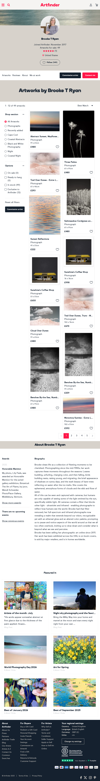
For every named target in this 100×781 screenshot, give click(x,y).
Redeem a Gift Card (28, 730)
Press (4, 733)
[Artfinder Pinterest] (95, 777)
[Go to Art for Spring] (74, 654)
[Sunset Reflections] (44, 223)
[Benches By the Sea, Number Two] (78, 363)
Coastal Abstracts (16, 139)
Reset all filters (12, 202)
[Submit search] (8, 5)
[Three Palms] (78, 143)
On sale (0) (13, 173)
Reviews (16, 75)
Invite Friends (26, 736)
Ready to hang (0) (15, 179)
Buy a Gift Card (26, 727)
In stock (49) (14, 185)
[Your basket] (96, 5)
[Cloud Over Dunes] (44, 324)
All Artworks (13, 121)
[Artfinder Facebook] (81, 777)
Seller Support (47, 739)
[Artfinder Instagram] (90, 777)
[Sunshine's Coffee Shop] (78, 260)
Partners (5, 736)
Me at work (35, 75)
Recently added (15, 130)
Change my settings (73, 741)
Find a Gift (24, 752)
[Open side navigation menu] (3, 5)
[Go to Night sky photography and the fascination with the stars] (74, 605)
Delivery (23, 755)
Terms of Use (23, 776)
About (25, 75)
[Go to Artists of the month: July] (25, 605)
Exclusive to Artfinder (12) (14, 191)
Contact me (90, 75)
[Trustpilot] (79, 760)
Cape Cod (13, 135)
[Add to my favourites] (57, 147)
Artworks (6, 75)
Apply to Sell (46, 742)
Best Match (83, 105)
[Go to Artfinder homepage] (50, 5)
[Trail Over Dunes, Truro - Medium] (78, 307)
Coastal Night (14, 156)
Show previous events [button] (13, 521)
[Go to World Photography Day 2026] (25, 654)
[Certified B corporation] (72, 751)
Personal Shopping (28, 733)
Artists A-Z (6, 749)
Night (10, 151)
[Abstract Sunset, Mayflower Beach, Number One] (44, 130)
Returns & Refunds (28, 758)
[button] (15, 114)
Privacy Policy (37, 776)
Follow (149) (52, 62)
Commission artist (70, 75)
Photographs (14, 126)
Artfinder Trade (8, 739)
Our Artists (6, 746)
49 (58, 48)
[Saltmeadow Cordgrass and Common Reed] (78, 205)
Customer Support (28, 761)
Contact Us (6, 752)
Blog (4, 743)
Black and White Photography (15, 145)
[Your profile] (91, 5)
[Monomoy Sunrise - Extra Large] (78, 414)
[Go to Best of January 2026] (25, 696)
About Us (6, 730)
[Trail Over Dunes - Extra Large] (44, 172)
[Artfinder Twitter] (85, 777)
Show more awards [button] (11, 503)
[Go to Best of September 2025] (74, 696)
